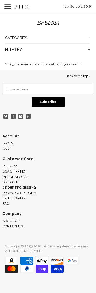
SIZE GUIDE (12, 182)
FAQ (6, 203)
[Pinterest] (28, 116)
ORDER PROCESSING (19, 187)
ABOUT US (11, 221)
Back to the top (77, 76)
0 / (76, 6)
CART (7, 149)
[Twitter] (6, 116)
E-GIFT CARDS (14, 198)
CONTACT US (13, 226)
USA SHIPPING (14, 171)
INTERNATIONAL (15, 177)
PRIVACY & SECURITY (19, 193)
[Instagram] (21, 116)
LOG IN (8, 143)
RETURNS (10, 166)
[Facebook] (13, 116)
